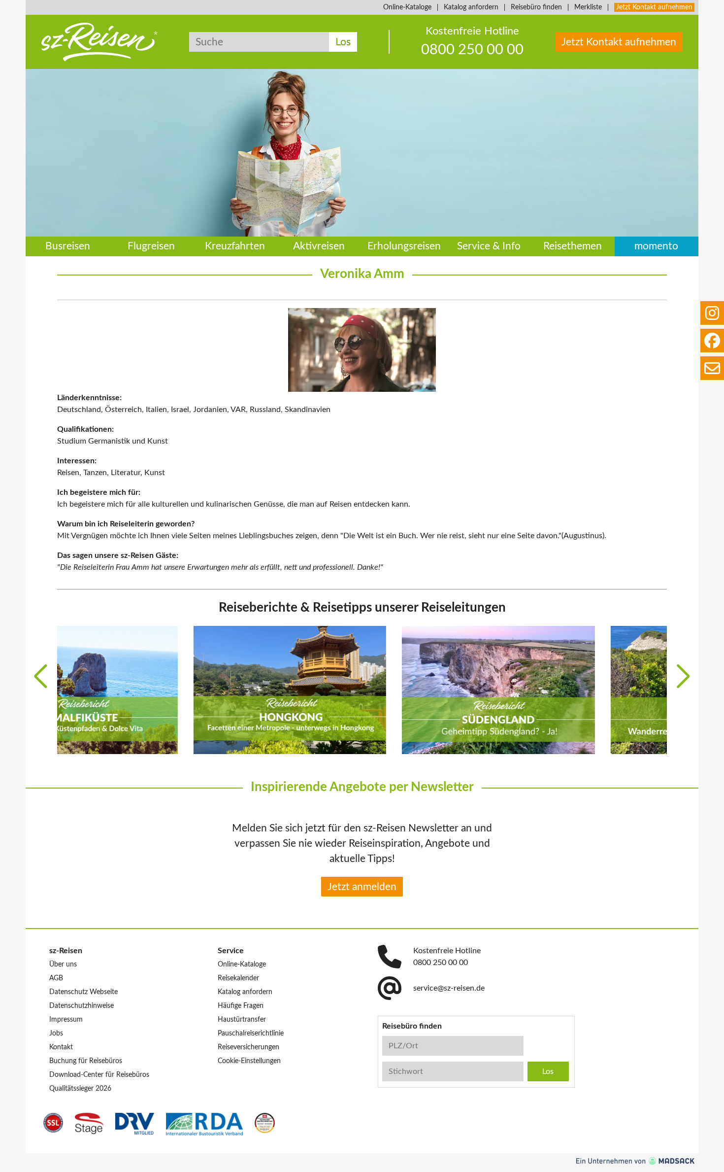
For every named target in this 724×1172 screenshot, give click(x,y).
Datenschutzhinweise (81, 1005)
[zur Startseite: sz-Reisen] (99, 42)
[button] (40, 676)
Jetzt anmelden (362, 887)
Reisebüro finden (536, 7)
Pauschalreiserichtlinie (251, 1033)
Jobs (56, 1033)
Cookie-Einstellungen (249, 1061)
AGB (56, 978)
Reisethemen (572, 246)
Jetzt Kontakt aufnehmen (654, 7)
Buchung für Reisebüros (85, 1061)
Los (343, 42)
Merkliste (588, 7)
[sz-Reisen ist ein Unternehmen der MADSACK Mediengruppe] (635, 1161)
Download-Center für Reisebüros (99, 1074)
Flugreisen (151, 246)
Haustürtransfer (242, 1019)
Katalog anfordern (471, 7)
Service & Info (489, 246)
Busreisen (67, 246)
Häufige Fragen (240, 1005)
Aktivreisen (319, 246)
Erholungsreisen (404, 246)
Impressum (66, 1019)
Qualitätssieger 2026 (80, 1088)
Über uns (63, 964)
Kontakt (61, 1047)
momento (656, 246)
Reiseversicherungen (248, 1047)
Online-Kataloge (407, 7)
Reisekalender (238, 978)
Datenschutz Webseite (83, 992)
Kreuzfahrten (235, 246)
